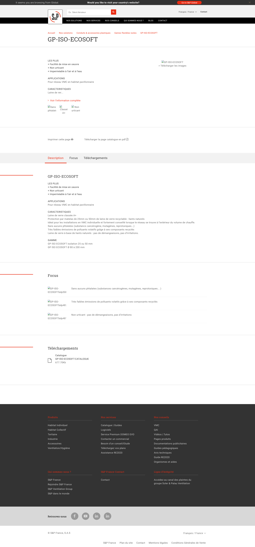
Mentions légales (158, 542)
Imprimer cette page (59, 139)
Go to (189, 2)
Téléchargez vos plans (113, 448)
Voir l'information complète (65, 100)
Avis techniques (163, 452)
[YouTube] (85, 516)
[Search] (113, 12)
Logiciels (106, 429)
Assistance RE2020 (111, 452)
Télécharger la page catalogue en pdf (105, 139)
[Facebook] (74, 516)
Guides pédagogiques (166, 448)
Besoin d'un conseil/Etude (115, 443)
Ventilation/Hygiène (59, 448)
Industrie (53, 439)
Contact (203, 12)
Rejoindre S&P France (60, 484)
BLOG (150, 20)
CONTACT (162, 20)
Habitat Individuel (57, 425)
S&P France (54, 479)
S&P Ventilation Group (60, 489)
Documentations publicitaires (170, 443)
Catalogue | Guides (111, 425)
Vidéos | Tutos (162, 434)
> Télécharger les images (172, 65)
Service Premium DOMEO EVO (117, 434)
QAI (156, 429)
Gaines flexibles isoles (125, 33)
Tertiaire (52, 434)
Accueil (52, 33)
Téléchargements (95, 158)
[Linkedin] (96, 516)
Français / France (186, 12)
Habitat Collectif (57, 429)
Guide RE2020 (162, 457)
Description (56, 158)
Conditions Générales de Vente (188, 542)
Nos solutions (66, 33)
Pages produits (162, 439)
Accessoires (55, 443)
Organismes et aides (165, 461)
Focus (74, 158)
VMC (156, 425)
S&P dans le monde (59, 493)
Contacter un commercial (115, 439)
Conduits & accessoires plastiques (93, 33)
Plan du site (126, 542)
